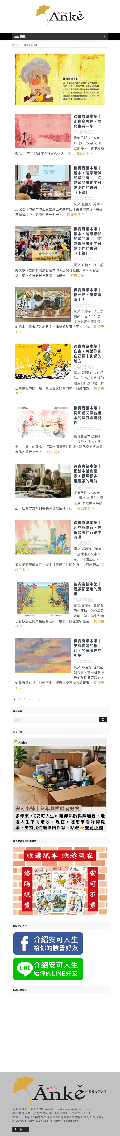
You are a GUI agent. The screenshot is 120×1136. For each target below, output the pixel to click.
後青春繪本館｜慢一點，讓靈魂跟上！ (87, 294)
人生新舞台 (81, 429)
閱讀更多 (83, 153)
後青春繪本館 (89, 133)
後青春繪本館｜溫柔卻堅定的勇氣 (87, 589)
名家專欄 (80, 133)
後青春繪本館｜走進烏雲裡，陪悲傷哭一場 (87, 121)
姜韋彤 (81, 486)
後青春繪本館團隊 (85, 131)
